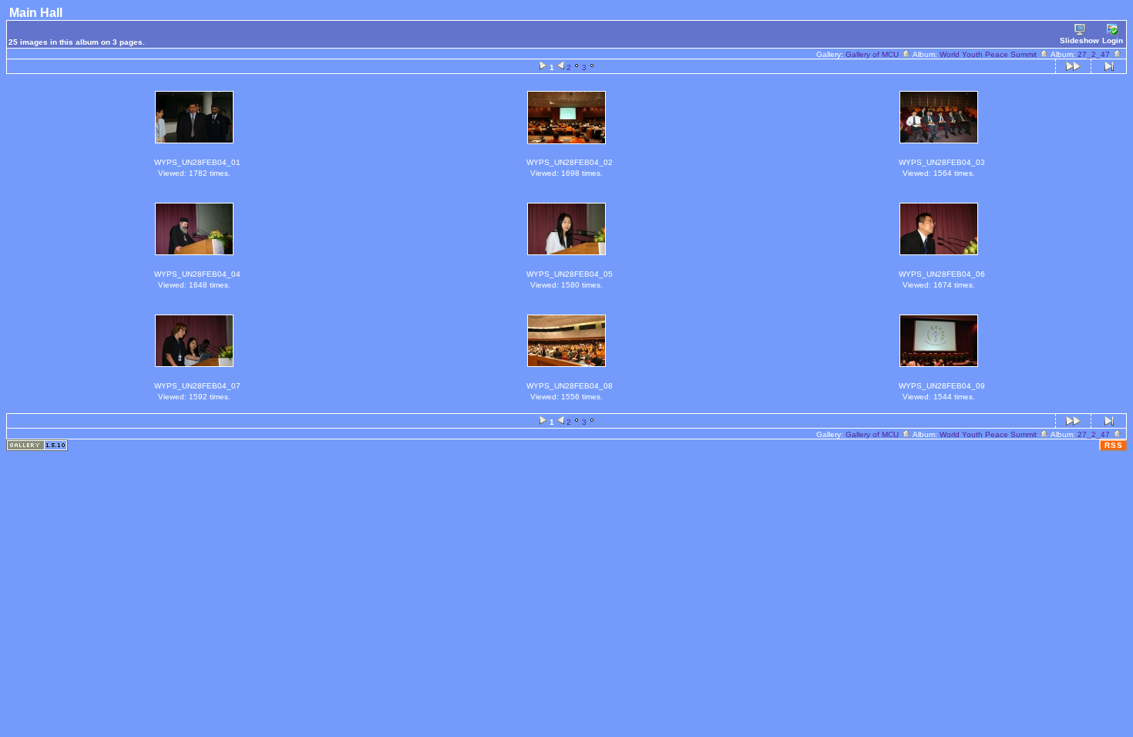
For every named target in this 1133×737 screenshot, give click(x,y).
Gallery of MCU (873, 54)
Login (1112, 40)
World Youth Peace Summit (989, 54)
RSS (1113, 445)
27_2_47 (1095, 54)
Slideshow (1079, 40)
